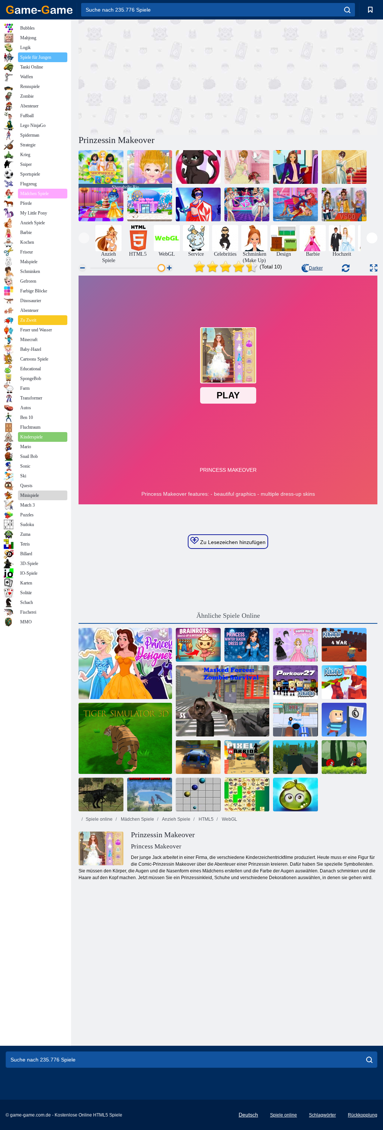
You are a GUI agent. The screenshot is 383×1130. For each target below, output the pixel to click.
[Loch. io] (295, 719)
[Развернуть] (373, 267)
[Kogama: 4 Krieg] (344, 645)
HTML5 (205, 819)
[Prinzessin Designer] (125, 663)
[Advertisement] (153, 76)
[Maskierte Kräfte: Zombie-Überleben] (222, 700)
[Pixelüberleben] (295, 757)
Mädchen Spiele (137, 819)
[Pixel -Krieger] (246, 757)
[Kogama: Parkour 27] (295, 682)
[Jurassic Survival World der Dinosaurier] (149, 794)
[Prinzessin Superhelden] (198, 204)
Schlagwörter (322, 1115)
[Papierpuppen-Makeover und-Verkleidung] (295, 645)
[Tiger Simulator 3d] (125, 738)
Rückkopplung (362, 1115)
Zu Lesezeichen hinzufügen (232, 542)
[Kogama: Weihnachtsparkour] (344, 682)
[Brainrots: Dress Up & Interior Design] (198, 645)
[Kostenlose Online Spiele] (39, 10)
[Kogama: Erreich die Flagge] (344, 719)
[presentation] (84, 238)
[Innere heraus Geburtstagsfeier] (101, 204)
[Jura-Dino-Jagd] (101, 794)
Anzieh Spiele (175, 819)
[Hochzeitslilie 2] (246, 167)
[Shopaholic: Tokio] (149, 204)
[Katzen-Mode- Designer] (198, 167)
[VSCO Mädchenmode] (344, 204)
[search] (347, 10)
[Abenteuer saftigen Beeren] (295, 794)
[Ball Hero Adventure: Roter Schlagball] (344, 757)
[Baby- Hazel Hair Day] (149, 167)
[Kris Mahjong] (246, 794)
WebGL (229, 819)
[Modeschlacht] (246, 204)
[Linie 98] (198, 794)
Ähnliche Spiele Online (228, 615)
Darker (316, 268)
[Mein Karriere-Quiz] (295, 167)
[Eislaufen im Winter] (295, 204)
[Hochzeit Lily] (344, 167)
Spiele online (99, 819)
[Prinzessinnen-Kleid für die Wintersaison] (246, 645)
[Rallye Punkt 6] (198, 757)
